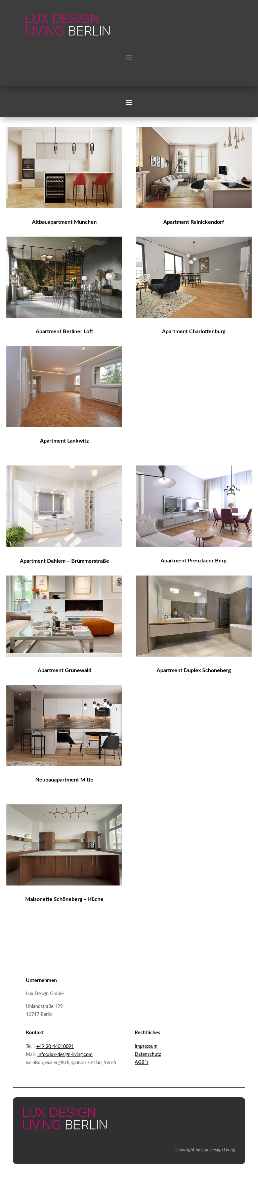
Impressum (146, 1046)
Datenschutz (148, 1054)
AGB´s (141, 1062)
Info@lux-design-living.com (65, 1054)
